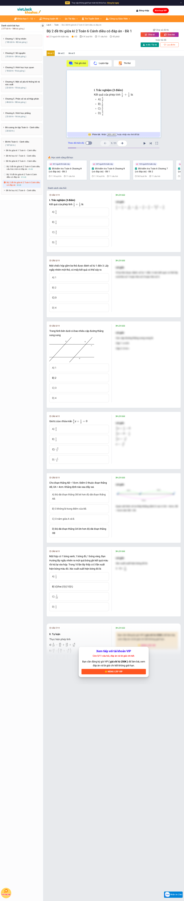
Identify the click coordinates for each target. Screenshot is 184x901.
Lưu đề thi (170, 45)
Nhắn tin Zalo (176, 894)
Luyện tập (103, 63)
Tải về (151, 45)
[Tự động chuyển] (144, 143)
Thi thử (127, 63)
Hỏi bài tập (6, 894)
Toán (56, 25)
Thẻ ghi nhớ (80, 63)
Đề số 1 (51, 53)
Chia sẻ (151, 35)
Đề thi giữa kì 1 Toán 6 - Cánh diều (21, 150)
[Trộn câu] (150, 143)
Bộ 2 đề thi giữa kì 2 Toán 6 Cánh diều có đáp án (81, 25)
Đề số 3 (72, 53)
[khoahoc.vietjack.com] (29, 11)
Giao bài (171, 35)
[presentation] (125, 94)
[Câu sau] (122, 143)
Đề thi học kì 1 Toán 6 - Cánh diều (21, 156)
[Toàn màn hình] (156, 143)
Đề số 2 (61, 53)
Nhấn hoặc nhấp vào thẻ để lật (115, 134)
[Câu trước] (105, 143)
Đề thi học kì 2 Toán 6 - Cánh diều (21, 190)
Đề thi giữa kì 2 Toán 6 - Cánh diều (21, 161)
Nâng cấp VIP (115, 671)
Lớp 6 (49, 25)
